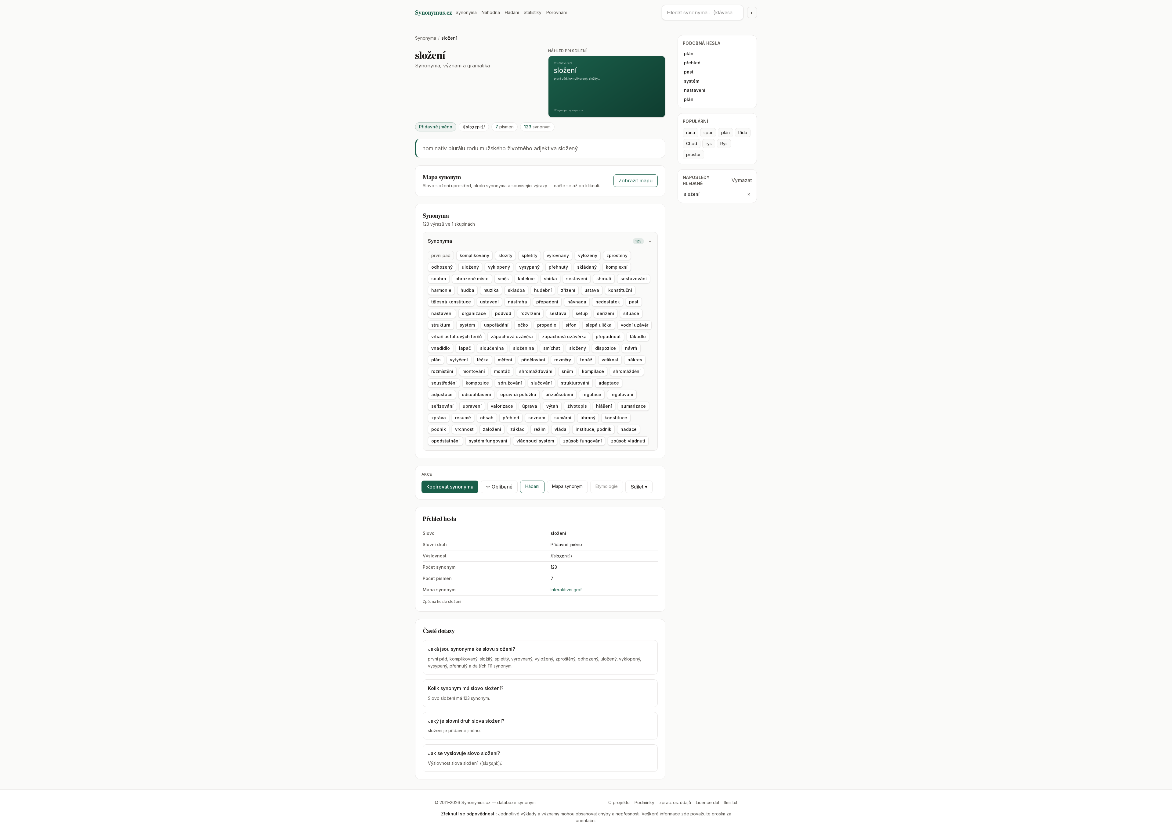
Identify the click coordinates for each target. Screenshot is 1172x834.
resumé (463, 417)
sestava (557, 313)
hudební (543, 290)
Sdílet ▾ (639, 487)
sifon (571, 325)
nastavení (442, 313)
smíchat (551, 348)
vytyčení (459, 359)
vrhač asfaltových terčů (456, 336)
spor (708, 132)
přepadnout (608, 336)
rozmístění (442, 371)
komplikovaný (474, 255)
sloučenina (492, 348)
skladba (516, 290)
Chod (691, 143)
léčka (483, 359)
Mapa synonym (567, 486)
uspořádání (496, 325)
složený (577, 348)
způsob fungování (582, 440)
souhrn (438, 278)
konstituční (620, 290)
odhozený (442, 267)
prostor (693, 154)
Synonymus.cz (433, 12)
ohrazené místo (472, 278)
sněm (567, 371)
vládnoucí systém (535, 440)
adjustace (442, 394)
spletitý (529, 255)
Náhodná (491, 12)
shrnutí (603, 278)
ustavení (489, 301)
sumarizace (633, 406)
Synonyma (466, 12)
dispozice (605, 348)
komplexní (617, 267)
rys (709, 143)
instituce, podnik (593, 429)
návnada (576, 301)
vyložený (587, 255)
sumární (562, 417)
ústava (591, 290)
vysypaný (529, 267)
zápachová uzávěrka (564, 336)
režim (539, 429)
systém (467, 325)
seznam (536, 417)
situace (631, 313)
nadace (628, 429)
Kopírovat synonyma (449, 487)
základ (517, 429)
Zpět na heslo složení (442, 601)
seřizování (442, 406)
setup (582, 313)
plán (436, 359)
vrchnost (464, 429)
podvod (503, 313)
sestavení (576, 278)
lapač (465, 348)
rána (690, 132)
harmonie (441, 290)
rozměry (562, 359)
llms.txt (730, 802)
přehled (511, 417)
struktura (440, 325)
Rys (724, 143)
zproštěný (617, 255)
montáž (502, 371)
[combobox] (702, 12)
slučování (541, 382)
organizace (474, 313)
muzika (491, 290)
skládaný (587, 267)
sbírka (550, 278)
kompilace (593, 371)
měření (505, 359)
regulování (621, 394)
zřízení (568, 290)
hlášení (604, 406)
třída (742, 132)
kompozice (477, 382)
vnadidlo (440, 348)
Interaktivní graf (566, 589)
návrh (631, 348)
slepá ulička (599, 325)
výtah (552, 406)
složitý (505, 255)
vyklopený (499, 267)
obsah (487, 417)
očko (523, 325)
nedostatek (607, 301)
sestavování (633, 278)
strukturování (575, 382)
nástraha (517, 301)
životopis (577, 406)
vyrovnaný (558, 255)
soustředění (444, 382)
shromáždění (627, 371)
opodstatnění (445, 440)
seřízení (605, 313)
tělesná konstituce (451, 301)
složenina (523, 348)
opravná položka (518, 394)
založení (492, 429)
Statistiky (532, 12)
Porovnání (556, 12)
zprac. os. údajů (675, 802)
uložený (470, 267)
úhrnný (588, 417)
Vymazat (742, 180)
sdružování (510, 382)
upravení (472, 406)
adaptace (609, 382)
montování (473, 371)
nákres (635, 359)
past (633, 301)
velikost (610, 359)
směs (503, 278)
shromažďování (535, 371)
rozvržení (530, 313)
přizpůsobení (559, 394)
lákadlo (638, 336)
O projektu (619, 802)
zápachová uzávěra (512, 336)
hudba (467, 290)
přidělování (533, 359)
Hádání (512, 12)
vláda (560, 429)
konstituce (616, 417)
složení (692, 194)
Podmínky (644, 802)
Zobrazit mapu (636, 180)
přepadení (547, 301)
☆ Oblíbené (499, 487)
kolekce (526, 278)
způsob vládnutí (628, 440)
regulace (591, 394)
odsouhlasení (476, 394)
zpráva (438, 417)
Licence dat (707, 802)
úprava (529, 406)
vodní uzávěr (634, 325)
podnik (438, 429)
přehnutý (558, 267)
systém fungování (488, 440)
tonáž (586, 359)
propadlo (546, 325)
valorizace (502, 406)
